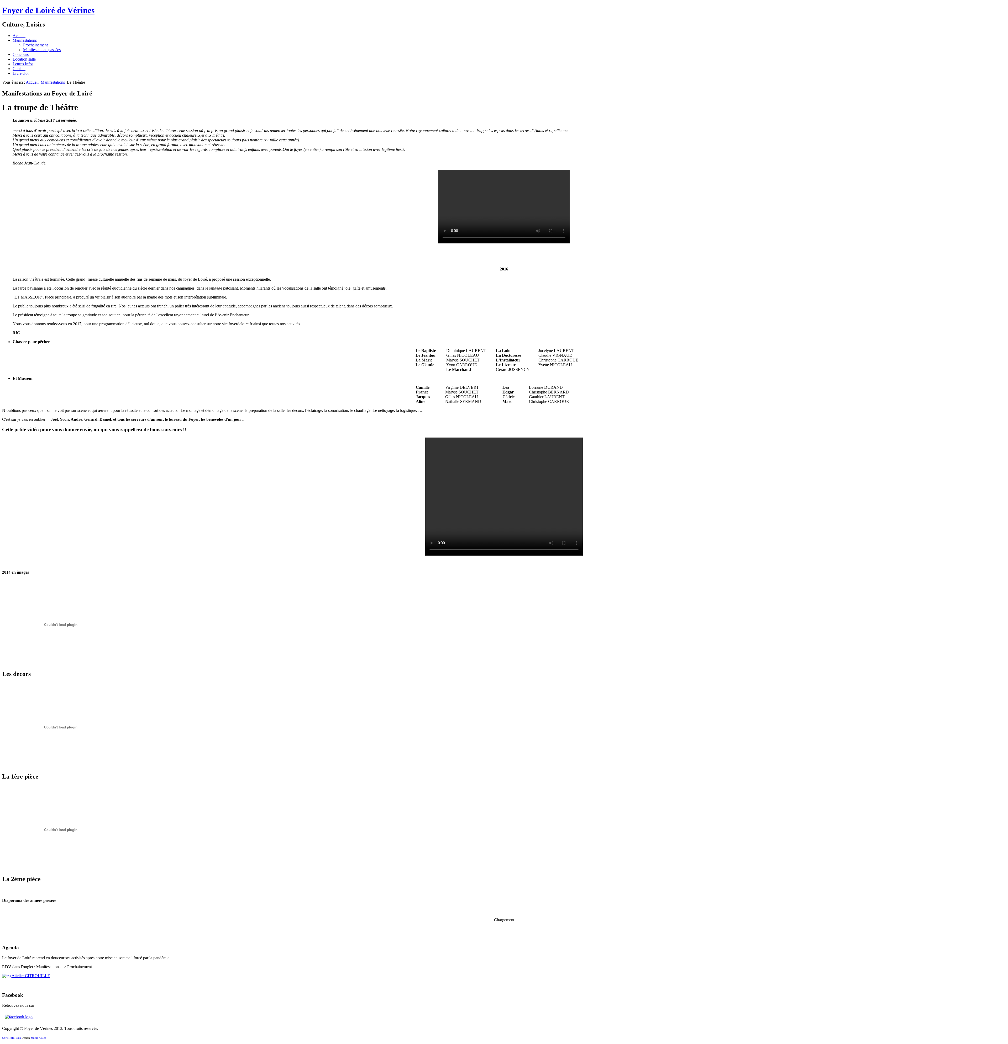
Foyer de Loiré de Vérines (48, 10)
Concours (21, 54)
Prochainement (35, 45)
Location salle (24, 59)
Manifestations (25, 40)
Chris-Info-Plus (11, 1037)
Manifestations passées (42, 49)
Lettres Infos (23, 64)
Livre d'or (21, 73)
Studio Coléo (38, 1037)
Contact (19, 68)
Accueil (19, 35)
